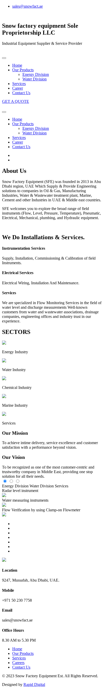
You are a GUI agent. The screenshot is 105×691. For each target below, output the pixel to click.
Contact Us (21, 93)
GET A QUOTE (15, 101)
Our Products (23, 70)
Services (19, 83)
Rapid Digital (34, 684)
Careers (18, 662)
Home (17, 65)
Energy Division (35, 74)
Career (17, 88)
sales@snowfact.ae (27, 6)
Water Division (34, 79)
